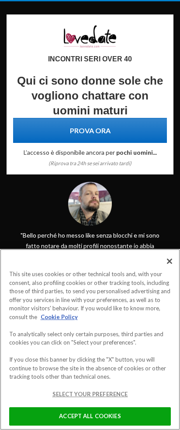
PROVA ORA (90, 130)
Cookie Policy (59, 316)
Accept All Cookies (90, 415)
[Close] (169, 261)
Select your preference (90, 394)
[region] (90, 339)
